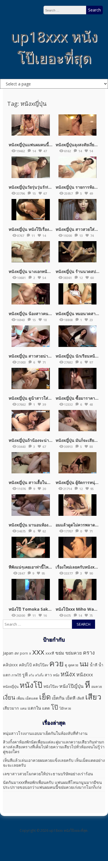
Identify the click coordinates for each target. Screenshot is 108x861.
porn (24, 653)
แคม (23, 708)
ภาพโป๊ (16, 675)
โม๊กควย (65, 708)
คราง (89, 652)
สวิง (31, 675)
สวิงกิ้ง (39, 675)
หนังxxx (84, 674)
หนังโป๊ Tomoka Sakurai (32, 609)
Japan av (11, 653)
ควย (56, 663)
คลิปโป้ (25, 664)
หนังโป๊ (31, 685)
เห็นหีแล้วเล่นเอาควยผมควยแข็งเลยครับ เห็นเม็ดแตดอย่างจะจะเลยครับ (54, 762)
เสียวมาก (11, 708)
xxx (38, 651)
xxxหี (50, 653)
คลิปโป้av (40, 664)
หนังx (67, 674)
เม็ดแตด (31, 698)
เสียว (93, 697)
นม (84, 663)
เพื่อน (20, 698)
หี (87, 684)
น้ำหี (93, 664)
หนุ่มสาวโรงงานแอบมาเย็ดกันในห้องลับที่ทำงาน (45, 733)
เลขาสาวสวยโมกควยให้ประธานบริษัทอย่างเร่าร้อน (48, 773)
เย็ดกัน (58, 698)
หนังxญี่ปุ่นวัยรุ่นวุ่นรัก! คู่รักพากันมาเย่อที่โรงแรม (51, 187)
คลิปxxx (10, 664)
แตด (46, 708)
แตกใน (34, 708)
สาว (48, 675)
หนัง (56, 675)
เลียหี (80, 698)
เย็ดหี (70, 698)
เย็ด (45, 697)
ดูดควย (73, 665)
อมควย (96, 686)
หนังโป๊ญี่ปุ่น (71, 686)
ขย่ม (59, 653)
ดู (66, 665)
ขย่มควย (73, 653)
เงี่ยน (9, 697)
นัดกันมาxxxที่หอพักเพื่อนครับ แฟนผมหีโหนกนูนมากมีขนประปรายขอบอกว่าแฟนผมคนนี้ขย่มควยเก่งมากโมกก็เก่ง (52, 785)
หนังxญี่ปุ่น (10, 686)
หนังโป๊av (50, 686)
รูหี (25, 674)
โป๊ (54, 707)
